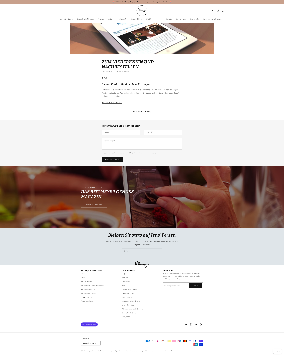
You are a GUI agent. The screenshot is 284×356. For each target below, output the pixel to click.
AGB (123, 285)
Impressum (126, 282)
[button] (71, 19)
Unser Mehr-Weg (128, 305)
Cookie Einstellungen (129, 313)
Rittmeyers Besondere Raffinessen (95, 351)
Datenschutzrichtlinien (130, 289)
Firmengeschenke (87, 301)
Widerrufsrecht (123, 351)
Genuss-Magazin (87, 297)
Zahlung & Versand (128, 293)
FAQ (123, 274)
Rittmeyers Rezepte (88, 289)
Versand (152, 351)
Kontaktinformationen (171, 351)
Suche (83, 274)
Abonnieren (195, 286)
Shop (83, 278)
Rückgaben (126, 317)
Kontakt (125, 278)
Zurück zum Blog (143, 111)
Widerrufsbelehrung (129, 297)
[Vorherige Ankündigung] (81, 2)
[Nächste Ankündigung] (202, 2)
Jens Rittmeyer (86, 282)
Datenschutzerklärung (136, 351)
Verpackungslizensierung (131, 301)
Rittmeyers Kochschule (89, 293)
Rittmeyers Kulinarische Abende (92, 285)
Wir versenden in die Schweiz (132, 309)
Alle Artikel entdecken (94, 204)
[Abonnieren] (159, 251)
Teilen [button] (106, 78)
